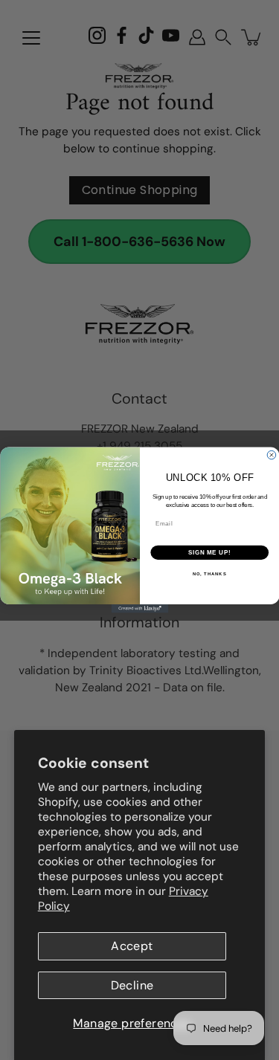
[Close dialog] (271, 454)
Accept (132, 946)
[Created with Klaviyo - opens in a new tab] (139, 608)
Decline (132, 985)
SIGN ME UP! (209, 552)
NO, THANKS (209, 574)
